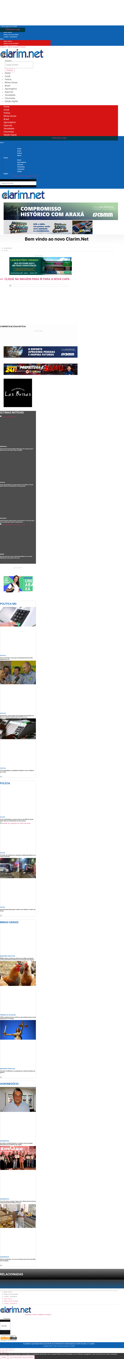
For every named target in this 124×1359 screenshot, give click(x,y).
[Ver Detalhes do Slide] (61, 219)
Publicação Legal (12, 29)
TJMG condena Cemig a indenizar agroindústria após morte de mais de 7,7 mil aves (18, 1018)
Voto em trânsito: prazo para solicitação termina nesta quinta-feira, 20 (16, 658)
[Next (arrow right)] (5, 1352)
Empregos (3, 446)
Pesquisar (8, 60)
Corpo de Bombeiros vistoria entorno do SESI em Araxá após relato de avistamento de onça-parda (16, 485)
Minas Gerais (11, 82)
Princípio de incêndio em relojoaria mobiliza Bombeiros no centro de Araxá (18, 855)
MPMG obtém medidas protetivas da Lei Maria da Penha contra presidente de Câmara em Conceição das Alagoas (17, 959)
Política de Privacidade (11, 34)
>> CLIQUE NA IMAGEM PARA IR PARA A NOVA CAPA (35, 279)
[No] (36, 1357)
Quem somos (8, 32)
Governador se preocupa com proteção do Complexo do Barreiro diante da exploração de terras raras (17, 716)
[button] (25, 39)
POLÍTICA (3, 655)
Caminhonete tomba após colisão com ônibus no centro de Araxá (17, 910)
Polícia (8, 79)
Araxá (7, 76)
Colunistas (10, 98)
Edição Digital (11, 101)
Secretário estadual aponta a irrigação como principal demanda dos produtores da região (16, 1144)
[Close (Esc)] (1, 1350)
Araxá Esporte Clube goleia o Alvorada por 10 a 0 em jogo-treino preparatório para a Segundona (17, 521)
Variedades (10, 95)
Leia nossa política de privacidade (21, 1357)
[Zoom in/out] (12, 1350)
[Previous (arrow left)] (1, 1352)
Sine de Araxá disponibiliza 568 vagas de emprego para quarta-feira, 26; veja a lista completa (16, 449)
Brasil (7, 85)
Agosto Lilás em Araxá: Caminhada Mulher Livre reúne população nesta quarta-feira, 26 (16, 557)
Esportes (9, 92)
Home (8, 73)
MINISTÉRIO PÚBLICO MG (7, 956)
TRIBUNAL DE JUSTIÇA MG (8, 1015)
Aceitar (4, 1357)
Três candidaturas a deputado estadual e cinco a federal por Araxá (17, 771)
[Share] (5, 1350)
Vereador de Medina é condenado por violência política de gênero (17, 1071)
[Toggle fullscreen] (8, 1350)
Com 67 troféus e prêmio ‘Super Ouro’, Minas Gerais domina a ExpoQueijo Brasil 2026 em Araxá (18, 1202)
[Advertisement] (54, 12)
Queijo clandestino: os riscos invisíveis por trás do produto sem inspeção (18, 1260)
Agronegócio (11, 89)
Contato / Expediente (10, 37)
